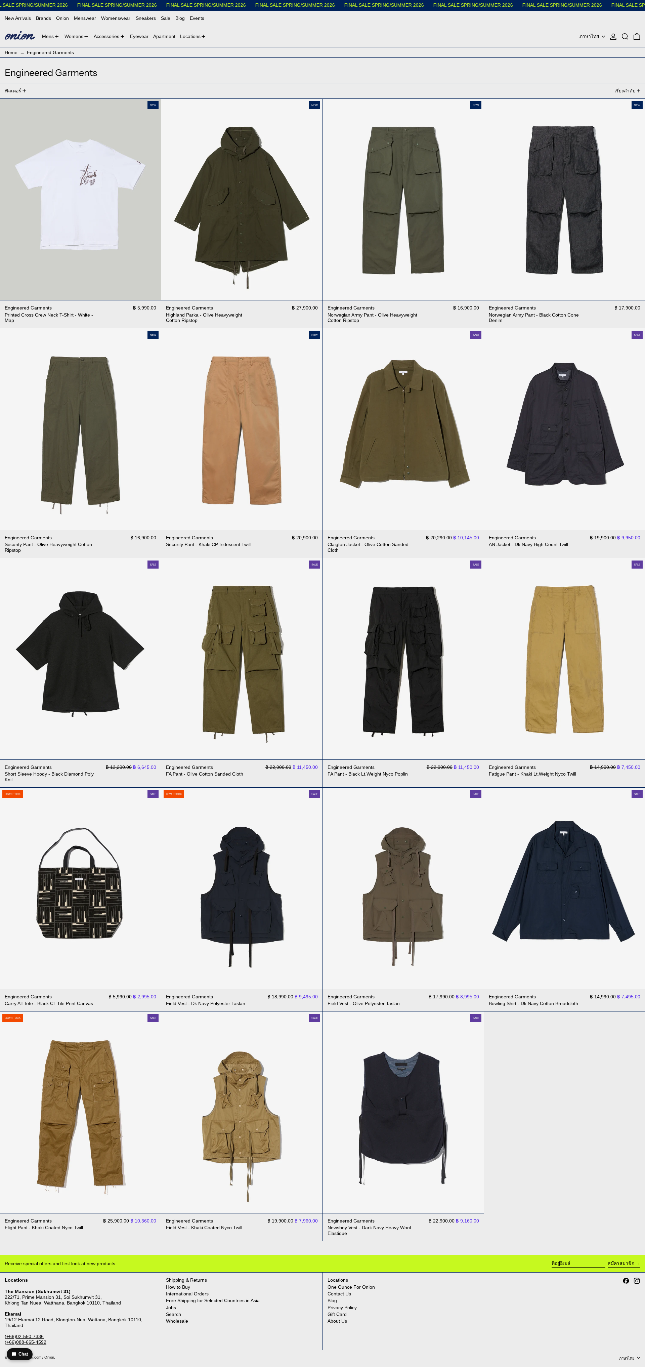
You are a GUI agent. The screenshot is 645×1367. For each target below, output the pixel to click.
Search (173, 1314)
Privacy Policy (342, 1307)
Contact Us (339, 1293)
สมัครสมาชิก (621, 1263)
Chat (23, 1354)
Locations (338, 1280)
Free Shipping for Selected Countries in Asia (213, 1300)
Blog (180, 18)
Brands (43, 18)
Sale (165, 18)
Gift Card (337, 1314)
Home (11, 52)
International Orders (187, 1293)
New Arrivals (18, 18)
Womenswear (115, 18)
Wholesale (177, 1321)
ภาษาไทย (589, 36)
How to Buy (178, 1287)
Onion (62, 18)
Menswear (85, 18)
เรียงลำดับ (625, 90)
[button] (625, 36)
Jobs (171, 1307)
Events (197, 18)
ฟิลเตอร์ (13, 90)
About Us (337, 1321)
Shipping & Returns (186, 1280)
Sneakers (146, 18)
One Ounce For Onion (351, 1287)
